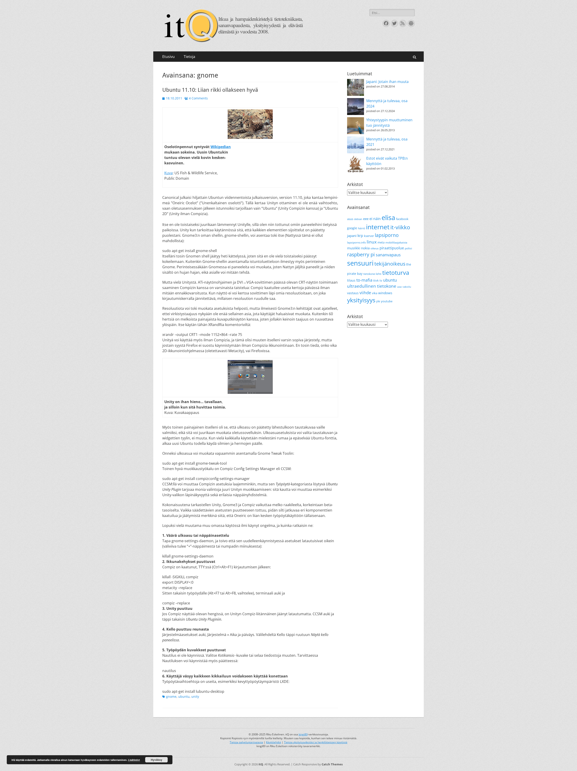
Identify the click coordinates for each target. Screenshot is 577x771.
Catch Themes (332, 764)
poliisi (408, 248)
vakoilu (407, 286)
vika (374, 293)
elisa (388, 217)
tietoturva (395, 272)
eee (366, 218)
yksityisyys (361, 300)
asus (350, 219)
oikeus (375, 248)
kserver (369, 236)
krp (360, 235)
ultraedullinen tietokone (371, 286)
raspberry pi (361, 254)
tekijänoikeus (389, 263)
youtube (386, 301)
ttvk (376, 280)
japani (352, 235)
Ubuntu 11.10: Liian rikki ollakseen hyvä (210, 90)
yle (378, 301)
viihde (365, 292)
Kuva (168, 172)
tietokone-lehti (372, 274)
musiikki (353, 248)
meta (381, 242)
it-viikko (400, 227)
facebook (402, 219)
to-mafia (364, 280)
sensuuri (360, 263)
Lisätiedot (134, 760)
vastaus (353, 293)
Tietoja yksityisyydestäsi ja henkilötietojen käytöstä (315, 742)
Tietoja (189, 56)
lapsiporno (387, 235)
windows (385, 293)
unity (195, 696)
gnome (171, 696)
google (352, 228)
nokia (365, 248)
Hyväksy (156, 760)
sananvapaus (388, 254)
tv (381, 280)
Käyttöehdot (273, 742)
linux (372, 242)
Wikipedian (221, 146)
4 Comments (198, 98)
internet (377, 227)
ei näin (375, 218)
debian (358, 219)
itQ (261, 764)
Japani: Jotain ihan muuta (387, 81)
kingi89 (303, 734)
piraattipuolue (392, 248)
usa (399, 287)
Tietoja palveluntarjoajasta (246, 742)
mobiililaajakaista (396, 242)
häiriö (361, 228)
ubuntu (184, 696)
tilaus (351, 280)
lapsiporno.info (356, 242)
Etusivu (168, 56)
